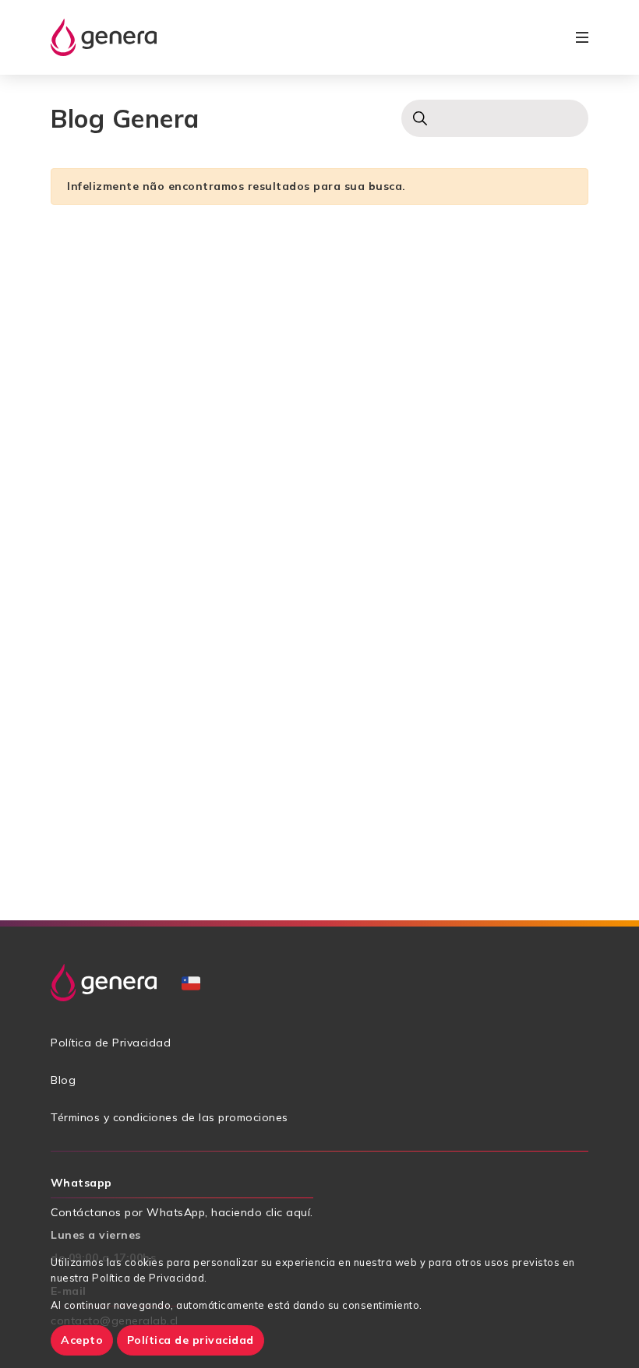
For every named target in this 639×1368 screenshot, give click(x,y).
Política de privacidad (190, 1340)
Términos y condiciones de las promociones (169, 1117)
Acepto (82, 1340)
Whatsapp (81, 1183)
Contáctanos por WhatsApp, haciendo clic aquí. (182, 1212)
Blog (63, 1080)
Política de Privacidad (111, 1043)
